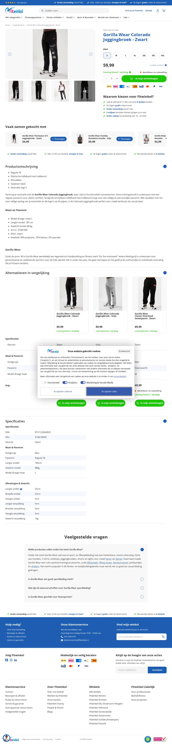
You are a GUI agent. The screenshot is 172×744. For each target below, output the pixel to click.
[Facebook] (6, 660)
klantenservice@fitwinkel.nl (76, 640)
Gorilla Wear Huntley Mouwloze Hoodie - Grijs (99, 137)
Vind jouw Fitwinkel (134, 10)
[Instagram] (11, 660)
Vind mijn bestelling (16, 629)
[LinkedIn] (15, 660)
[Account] (158, 11)
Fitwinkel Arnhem (98, 699)
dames (119, 558)
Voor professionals (140, 691)
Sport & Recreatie (85, 17)
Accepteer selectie (63, 391)
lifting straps (105, 562)
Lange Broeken (18, 25)
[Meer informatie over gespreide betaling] (166, 65)
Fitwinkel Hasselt (97, 723)
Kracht (70, 17)
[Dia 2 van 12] (38, 91)
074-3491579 (70, 636)
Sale (125, 17)
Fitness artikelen (54, 17)
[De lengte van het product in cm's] (21, 489)
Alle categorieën (12, 17)
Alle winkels (95, 691)
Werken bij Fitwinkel (57, 695)
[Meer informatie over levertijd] (130, 72)
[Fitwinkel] (12, 739)
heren (109, 558)
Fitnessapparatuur (33, 17)
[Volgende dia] (90, 54)
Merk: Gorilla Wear (111, 30)
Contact (9, 691)
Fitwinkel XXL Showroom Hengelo (106, 703)
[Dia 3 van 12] (61, 91)
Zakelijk (148, 10)
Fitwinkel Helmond (98, 707)
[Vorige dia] (9, 54)
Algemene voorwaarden (31, 739)
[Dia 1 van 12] (15, 91)
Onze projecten (139, 699)
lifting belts (92, 562)
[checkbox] (49, 382)
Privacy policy (48, 739)
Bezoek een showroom (108, 17)
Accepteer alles (109, 391)
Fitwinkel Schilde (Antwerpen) (104, 719)
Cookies (58, 739)
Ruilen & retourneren (16, 636)
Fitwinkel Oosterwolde (100, 711)
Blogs (50, 711)
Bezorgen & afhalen (16, 633)
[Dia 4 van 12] (84, 91)
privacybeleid (120, 376)
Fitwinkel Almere (97, 695)
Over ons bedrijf (55, 691)
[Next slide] (164, 138)
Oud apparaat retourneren (19, 707)
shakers (35, 566)
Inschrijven (157, 670)
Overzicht (125, 351)
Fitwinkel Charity (55, 703)
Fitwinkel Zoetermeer (100, 715)
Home (7, 25)
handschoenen (120, 562)
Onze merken (54, 699)
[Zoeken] (163, 636)
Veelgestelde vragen (15, 711)
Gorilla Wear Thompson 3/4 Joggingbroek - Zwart (35, 137)
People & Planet (55, 707)
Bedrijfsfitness (138, 695)
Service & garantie (15, 640)
